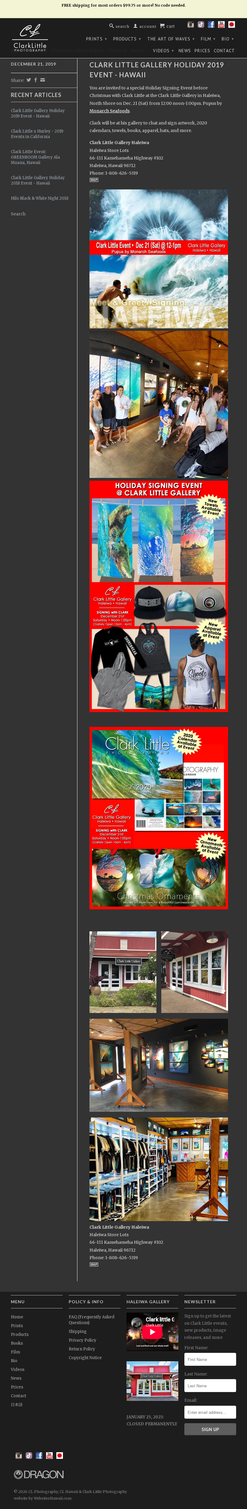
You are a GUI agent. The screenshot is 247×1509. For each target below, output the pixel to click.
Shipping (78, 1331)
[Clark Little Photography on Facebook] (211, 26)
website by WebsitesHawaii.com (42, 1498)
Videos (163, 50)
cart (170, 25)
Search (18, 214)
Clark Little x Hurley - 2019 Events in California (37, 134)
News (185, 50)
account (147, 26)
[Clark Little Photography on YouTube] (221, 26)
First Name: (196, 1347)
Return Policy (82, 1349)
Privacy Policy (82, 1340)
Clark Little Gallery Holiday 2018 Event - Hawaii (38, 180)
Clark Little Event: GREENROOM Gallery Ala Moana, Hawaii (35, 157)
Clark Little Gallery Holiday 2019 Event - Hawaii (38, 113)
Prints (96, 39)
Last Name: (195, 1374)
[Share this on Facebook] (35, 80)
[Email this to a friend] (42, 80)
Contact (224, 50)
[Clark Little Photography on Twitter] (201, 26)
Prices (202, 50)
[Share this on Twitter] (28, 80)
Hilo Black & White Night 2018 (39, 198)
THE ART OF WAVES (171, 39)
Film (208, 39)
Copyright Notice (85, 1357)
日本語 (17, 1404)
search (122, 26)
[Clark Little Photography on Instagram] (190, 26)
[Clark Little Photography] (37, 38)
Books (17, 1343)
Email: (190, 1400)
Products (127, 39)
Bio (228, 39)
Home (17, 1317)
